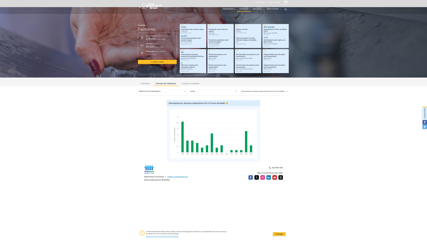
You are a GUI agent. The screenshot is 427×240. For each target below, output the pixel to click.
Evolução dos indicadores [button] (166, 83)
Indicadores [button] (145, 83)
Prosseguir (279, 234)
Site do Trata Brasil (274, 2)
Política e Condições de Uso (177, 177)
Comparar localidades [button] (190, 83)
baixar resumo (158, 62)
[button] (229, 9)
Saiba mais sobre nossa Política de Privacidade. (162, 236)
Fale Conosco (260, 2)
